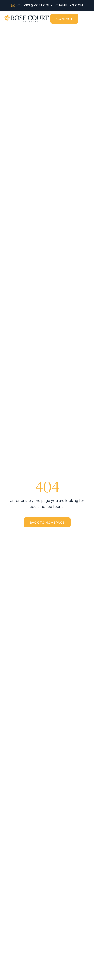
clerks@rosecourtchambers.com (50, 5)
